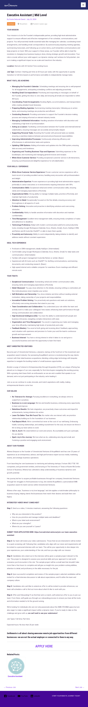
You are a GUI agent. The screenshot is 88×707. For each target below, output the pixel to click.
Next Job (79, 687)
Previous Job (10, 687)
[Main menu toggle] (83, 4)
